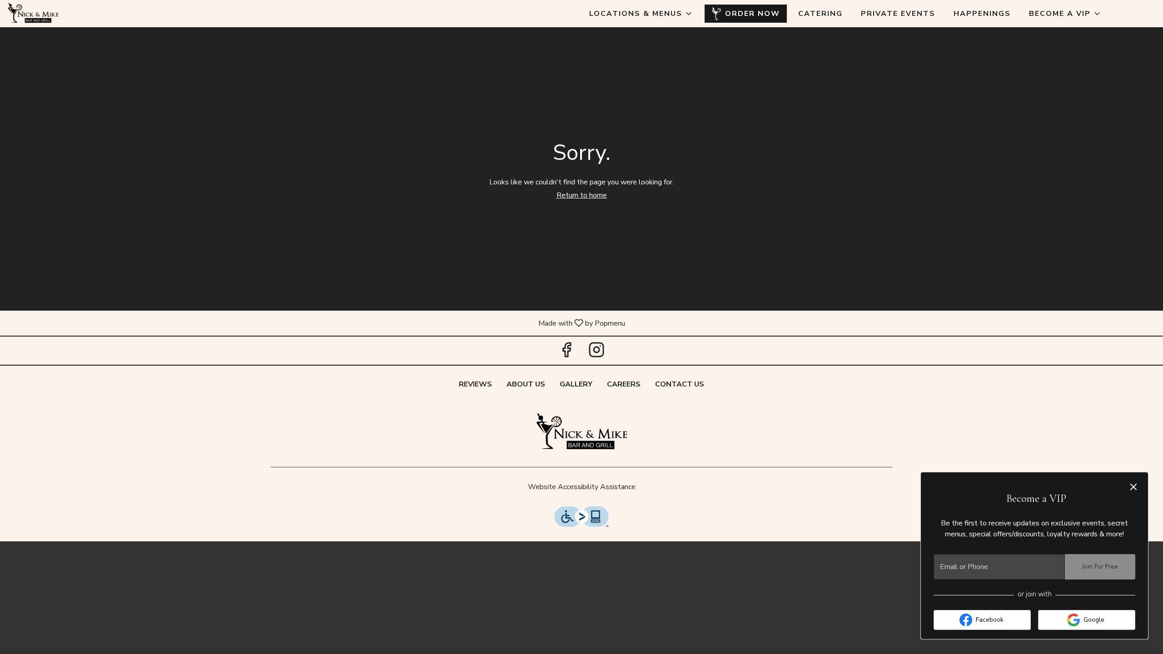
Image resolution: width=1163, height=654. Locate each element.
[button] (641, 14)
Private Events (898, 14)
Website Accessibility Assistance (582, 487)
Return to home (582, 195)
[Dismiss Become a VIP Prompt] (1133, 487)
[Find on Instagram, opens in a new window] (596, 352)
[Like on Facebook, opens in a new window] (566, 352)
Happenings (982, 14)
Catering (820, 14)
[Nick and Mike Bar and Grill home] (48, 13)
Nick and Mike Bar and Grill (581, 432)
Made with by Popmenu (316, 323)
